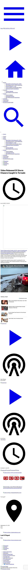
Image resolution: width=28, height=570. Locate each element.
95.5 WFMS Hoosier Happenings (13, 97)
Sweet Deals (6, 99)
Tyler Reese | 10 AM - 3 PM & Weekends (14, 85)
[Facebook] (5, 161)
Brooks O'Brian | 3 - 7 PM (11, 86)
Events (4, 93)
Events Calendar (9, 95)
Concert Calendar (9, 91)
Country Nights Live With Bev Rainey (14, 87)
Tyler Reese (3, 439)
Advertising (5, 101)
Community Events (10, 96)
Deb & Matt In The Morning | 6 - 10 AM (13, 83)
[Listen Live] (14, 337)
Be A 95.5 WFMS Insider (8, 102)
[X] (5, 162)
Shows (4, 82)
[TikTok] (5, 164)
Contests (5, 98)
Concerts (5, 90)
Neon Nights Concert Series (12, 92)
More (2, 537)
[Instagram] (6, 163)
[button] (14, 302)
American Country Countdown (12, 88)
